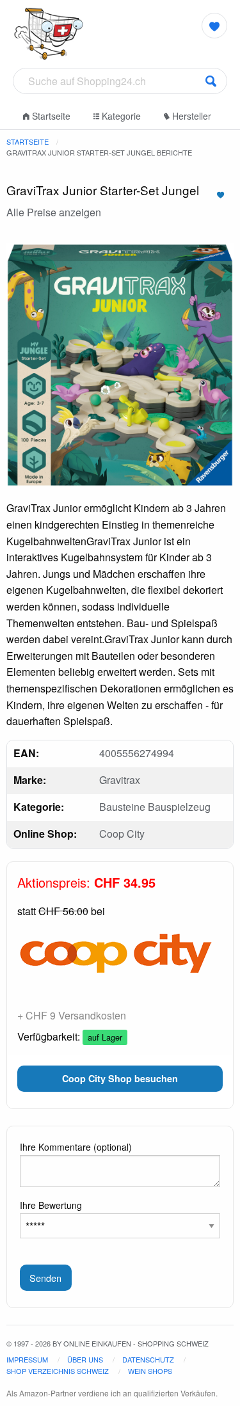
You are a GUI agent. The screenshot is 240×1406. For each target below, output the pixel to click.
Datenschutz (148, 1359)
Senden (45, 1277)
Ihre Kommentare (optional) (76, 1146)
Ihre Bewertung (51, 1205)
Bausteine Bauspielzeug (155, 806)
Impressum (27, 1359)
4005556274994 (136, 753)
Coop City (122, 833)
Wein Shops (150, 1371)
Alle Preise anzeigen (53, 212)
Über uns (85, 1359)
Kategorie (120, 115)
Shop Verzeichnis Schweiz (57, 1371)
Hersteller (190, 115)
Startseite (49, 115)
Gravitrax (119, 779)
